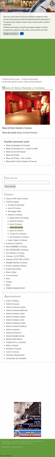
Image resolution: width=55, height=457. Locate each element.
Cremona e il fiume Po (14, 243)
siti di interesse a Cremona (19, 237)
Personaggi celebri (14, 211)
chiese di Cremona (16, 221)
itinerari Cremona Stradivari (16, 326)
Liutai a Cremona (12, 301)
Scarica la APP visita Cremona (17, 199)
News (8, 279)
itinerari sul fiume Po (13, 333)
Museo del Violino (12, 155)
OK (22, 34)
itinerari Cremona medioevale (17, 310)
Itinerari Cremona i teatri (15, 320)
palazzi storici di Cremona (19, 218)
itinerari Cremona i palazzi (15, 317)
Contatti (9, 282)
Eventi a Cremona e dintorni (16, 266)
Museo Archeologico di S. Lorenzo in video (22, 148)
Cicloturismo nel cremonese (16, 358)
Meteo (8, 285)
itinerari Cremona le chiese (15, 323)
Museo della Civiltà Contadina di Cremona (21, 161)
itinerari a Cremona (15, 215)
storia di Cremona (14, 208)
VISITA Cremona (12, 202)
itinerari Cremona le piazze (16, 307)
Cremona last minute (13, 269)
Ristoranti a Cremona (13, 349)
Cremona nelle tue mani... (12, 79)
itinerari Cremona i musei (15, 313)
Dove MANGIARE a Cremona (17, 250)
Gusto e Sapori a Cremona (17, 240)
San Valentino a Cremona (15, 253)
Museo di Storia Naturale (33, 82)
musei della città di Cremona (13, 82)
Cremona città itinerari (30, 79)
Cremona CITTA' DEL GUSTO (17, 259)
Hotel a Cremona (12, 345)
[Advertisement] (27, 48)
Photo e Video (11, 272)
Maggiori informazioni (11, 34)
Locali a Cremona (12, 352)
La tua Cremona (12, 275)
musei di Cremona (16, 227)
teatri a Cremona (16, 224)
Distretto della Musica (14, 339)
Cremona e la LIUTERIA (15, 256)
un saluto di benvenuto (16, 205)
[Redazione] (52, 451)
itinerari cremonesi (13, 329)
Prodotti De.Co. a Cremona (16, 342)
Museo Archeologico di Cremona (18, 145)
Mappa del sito (6, 447)
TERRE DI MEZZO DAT (15, 288)
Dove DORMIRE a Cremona (16, 247)
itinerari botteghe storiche (15, 336)
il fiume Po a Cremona (18, 234)
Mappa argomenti (17, 447)
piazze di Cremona (16, 231)
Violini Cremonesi (12, 304)
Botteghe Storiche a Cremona (16, 262)
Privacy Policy (6, 455)
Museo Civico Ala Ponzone (16, 152)
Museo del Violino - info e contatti (18, 158)
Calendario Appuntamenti (15, 355)
